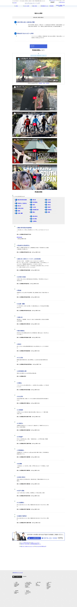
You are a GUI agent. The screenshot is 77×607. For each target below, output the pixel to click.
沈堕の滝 (34, 199)
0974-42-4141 (19, 237)
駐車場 (48, 585)
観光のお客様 (16, 585)
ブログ (48, 588)
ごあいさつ (49, 582)
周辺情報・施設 (16, 592)
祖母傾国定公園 (35, 209)
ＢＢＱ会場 (26, 586)
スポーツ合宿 (28, 582)
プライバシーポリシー (28, 592)
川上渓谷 (34, 207)
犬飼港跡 (49, 202)
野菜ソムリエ (27, 585)
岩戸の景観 (34, 218)
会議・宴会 (39, 582)
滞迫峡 (19, 210)
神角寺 (33, 204)
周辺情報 (16, 590)
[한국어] (47, 83)
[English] (40, 83)
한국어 (61, 5)
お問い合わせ (28, 591)
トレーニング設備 (27, 584)
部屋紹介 (15, 586)
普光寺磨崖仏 (35, 202)
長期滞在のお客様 (16, 584)
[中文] (44, 83)
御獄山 (33, 212)
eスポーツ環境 (38, 585)
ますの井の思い (49, 586)
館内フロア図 (48, 584)
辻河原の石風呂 (20, 208)
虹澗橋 (48, 212)
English (57, 5)
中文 (63, 5)
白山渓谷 (49, 199)
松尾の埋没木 (35, 216)
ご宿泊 (16, 582)
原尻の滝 (19, 205)
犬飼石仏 (49, 204)
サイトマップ (27, 593)
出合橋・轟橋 (20, 213)
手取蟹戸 (49, 207)
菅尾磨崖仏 (49, 209)
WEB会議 (37, 584)
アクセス (15, 591)
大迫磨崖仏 (34, 221)
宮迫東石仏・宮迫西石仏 (22, 203)
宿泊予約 (32, 46)
